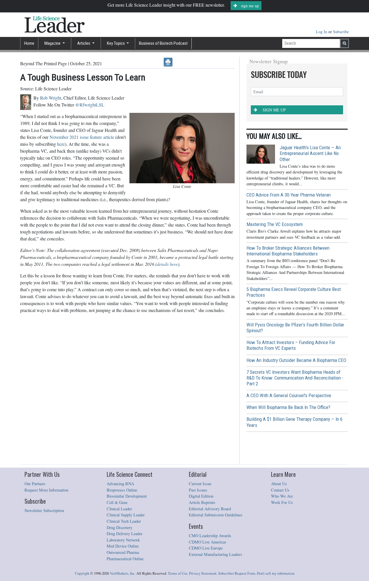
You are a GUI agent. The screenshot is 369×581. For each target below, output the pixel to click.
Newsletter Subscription (44, 510)
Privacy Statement (202, 573)
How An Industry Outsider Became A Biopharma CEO (296, 360)
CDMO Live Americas (207, 542)
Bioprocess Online (122, 490)
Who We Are (282, 496)
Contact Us (280, 490)
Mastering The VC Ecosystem (274, 224)
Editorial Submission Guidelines (215, 515)
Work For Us (282, 502)
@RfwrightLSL (89, 105)
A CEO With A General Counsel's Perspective (288, 395)
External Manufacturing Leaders (215, 554)
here (61, 144)
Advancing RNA (120, 483)
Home (29, 43)
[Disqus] (127, 390)
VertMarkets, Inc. (122, 573)
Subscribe (341, 31)
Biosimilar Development (127, 496)
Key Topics (116, 43)
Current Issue (200, 483)
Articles (84, 43)
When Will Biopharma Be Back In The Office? (288, 407)
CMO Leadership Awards (210, 535)
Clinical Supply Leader (126, 515)
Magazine (52, 43)
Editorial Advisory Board (210, 508)
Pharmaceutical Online (125, 558)
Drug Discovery (119, 527)
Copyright (82, 573)
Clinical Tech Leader (124, 521)
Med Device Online (123, 546)
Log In (322, 31)
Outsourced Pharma (123, 552)
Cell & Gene (117, 502)
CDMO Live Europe (206, 548)
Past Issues (198, 490)
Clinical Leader (119, 508)
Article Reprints (202, 502)
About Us (279, 483)
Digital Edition (201, 496)
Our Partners (35, 483)
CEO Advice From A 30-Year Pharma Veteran (288, 195)
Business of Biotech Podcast (163, 43)
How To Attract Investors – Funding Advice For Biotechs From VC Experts (290, 345)
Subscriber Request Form (236, 573)
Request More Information (46, 490)
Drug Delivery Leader (124, 533)
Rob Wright (50, 98)
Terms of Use (177, 573)
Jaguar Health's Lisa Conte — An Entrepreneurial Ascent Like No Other (310, 153)
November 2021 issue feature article (82, 137)
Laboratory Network (123, 540)
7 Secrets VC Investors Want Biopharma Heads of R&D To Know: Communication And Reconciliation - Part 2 (294, 377)
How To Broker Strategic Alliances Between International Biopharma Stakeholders (288, 251)
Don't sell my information (275, 573)
